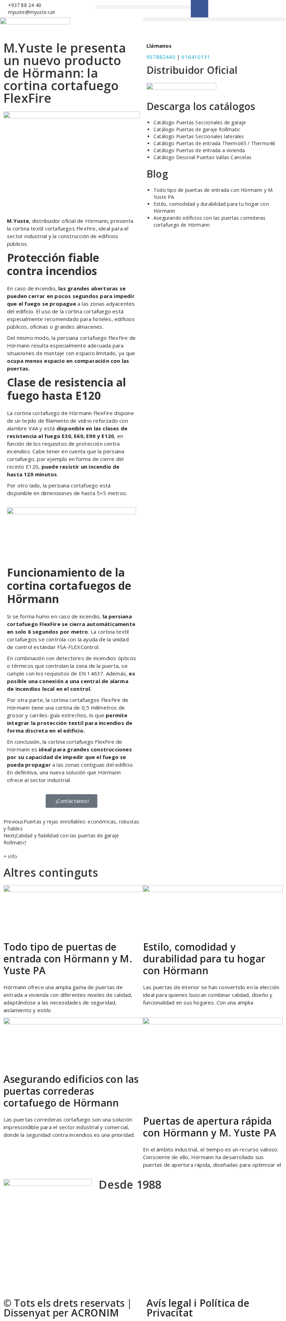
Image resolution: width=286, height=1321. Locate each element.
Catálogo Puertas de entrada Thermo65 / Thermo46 (214, 143)
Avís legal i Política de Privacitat (197, 1307)
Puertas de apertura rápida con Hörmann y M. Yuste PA (209, 1126)
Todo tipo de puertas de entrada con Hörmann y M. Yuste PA (67, 958)
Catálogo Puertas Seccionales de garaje (199, 122)
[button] (142, 7)
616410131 (195, 56)
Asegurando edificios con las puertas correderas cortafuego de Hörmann (209, 221)
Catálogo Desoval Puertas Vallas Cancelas (202, 157)
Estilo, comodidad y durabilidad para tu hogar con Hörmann (204, 958)
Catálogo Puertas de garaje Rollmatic (196, 129)
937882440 (160, 56)
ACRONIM (95, 1312)
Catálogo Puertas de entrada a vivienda (199, 150)
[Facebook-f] (199, 8)
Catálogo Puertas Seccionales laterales (198, 136)
